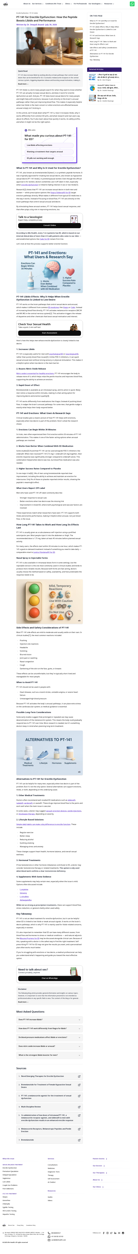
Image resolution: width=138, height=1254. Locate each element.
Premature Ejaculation (10, 1171)
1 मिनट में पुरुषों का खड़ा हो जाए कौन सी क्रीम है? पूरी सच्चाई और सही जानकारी (109, 76)
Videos (50, 1201)
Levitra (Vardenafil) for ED (44, 552)
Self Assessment (53, 1179)
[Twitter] (111, 1233)
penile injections (74, 811)
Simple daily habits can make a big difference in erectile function (43, 824)
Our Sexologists (94, 4)
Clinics (67, 4)
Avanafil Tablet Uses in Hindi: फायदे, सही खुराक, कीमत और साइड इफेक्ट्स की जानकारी (108, 86)
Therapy (50, 1175)
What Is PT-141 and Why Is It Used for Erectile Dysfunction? (103, 22)
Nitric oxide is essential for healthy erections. (35, 374)
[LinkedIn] (115, 1233)
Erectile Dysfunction (22, 13)
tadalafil (19, 803)
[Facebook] (104, 1233)
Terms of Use (11, 1225)
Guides (50, 1197)
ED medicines (53, 308)
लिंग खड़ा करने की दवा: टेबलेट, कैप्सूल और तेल (107, 97)
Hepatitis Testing (9, 1214)
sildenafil (71, 800)
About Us (26, 4)
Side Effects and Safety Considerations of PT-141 (103, 49)
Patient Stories (98, 1159)
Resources (108, 4)
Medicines (51, 1168)
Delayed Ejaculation (9, 1175)
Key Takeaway (95, 60)
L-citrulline (24, 897)
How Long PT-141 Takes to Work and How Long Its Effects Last (103, 43)
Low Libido (6, 1182)
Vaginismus (6, 1178)
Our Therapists (98, 1173)
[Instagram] (107, 1233)
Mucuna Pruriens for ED (29, 939)
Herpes (5, 1197)
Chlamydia (6, 1204)
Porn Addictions (8, 1189)
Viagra (65, 308)
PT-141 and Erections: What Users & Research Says (102, 37)
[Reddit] (123, 1233)
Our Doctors (97, 1166)
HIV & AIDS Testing (9, 1211)
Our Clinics (97, 1187)
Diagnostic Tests (54, 1172)
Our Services (37, 4)
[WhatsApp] (132, 4)
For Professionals (80, 4)
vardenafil (28, 803)
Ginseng (23, 893)
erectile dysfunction (29, 185)
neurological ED (72, 354)
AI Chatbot (52, 1182)
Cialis (73, 308)
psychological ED (56, 354)
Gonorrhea (6, 1201)
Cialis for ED (44, 239)
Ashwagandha (25, 900)
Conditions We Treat (53, 4)
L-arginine (24, 890)
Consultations (53, 1165)
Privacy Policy (20, 1225)
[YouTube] (119, 1233)
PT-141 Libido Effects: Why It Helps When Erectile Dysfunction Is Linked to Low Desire (104, 29)
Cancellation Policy (30, 1225)
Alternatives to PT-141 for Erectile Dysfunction (102, 55)
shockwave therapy (27, 814)
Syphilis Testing (8, 1207)
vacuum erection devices (56, 811)
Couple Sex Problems (10, 1185)
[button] (49, 77)
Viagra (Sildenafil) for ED (60, 193)
